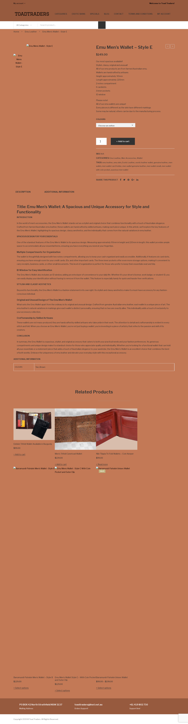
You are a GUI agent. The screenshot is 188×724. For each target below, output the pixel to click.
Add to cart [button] (20, 454)
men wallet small (154, 166)
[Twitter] (124, 180)
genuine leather (161, 162)
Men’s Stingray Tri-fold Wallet (173, 46)
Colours (100, 119)
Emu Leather (31, 31)
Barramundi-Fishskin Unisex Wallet (112, 677)
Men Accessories (129, 158)
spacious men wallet (119, 170)
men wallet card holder (112, 166)
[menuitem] (61, 14)
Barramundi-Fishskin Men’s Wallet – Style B (33, 677)
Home (16, 31)
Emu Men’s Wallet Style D (168, 46)
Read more (103, 464)
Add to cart (123, 141)
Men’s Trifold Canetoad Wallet (68, 454)
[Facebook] (120, 180)
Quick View (49, 434)
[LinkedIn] (137, 180)
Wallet (139, 158)
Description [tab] (23, 191)
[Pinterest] (128, 180)
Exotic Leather (128, 162)
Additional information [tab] (59, 191)
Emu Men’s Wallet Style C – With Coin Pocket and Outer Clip (75, 678)
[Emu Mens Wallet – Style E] (59, 58)
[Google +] (132, 180)
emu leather (107, 162)
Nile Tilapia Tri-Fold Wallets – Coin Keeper (115, 454)
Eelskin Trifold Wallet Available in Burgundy (32, 444)
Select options (22, 688)
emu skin (117, 162)
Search (102, 25)
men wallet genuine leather (134, 166)
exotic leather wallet (144, 162)
